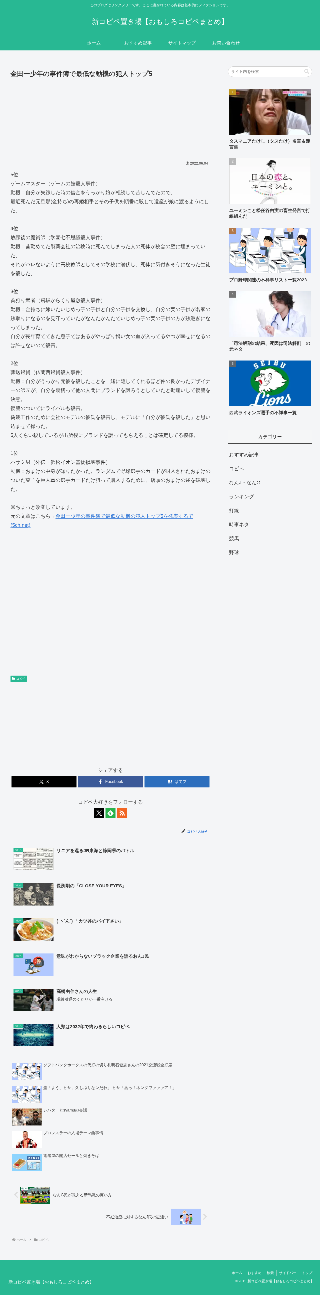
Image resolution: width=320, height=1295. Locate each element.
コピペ (20, 678)
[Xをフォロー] (99, 813)
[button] (306, 71)
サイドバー (287, 1273)
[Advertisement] (110, 117)
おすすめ (255, 1273)
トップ (307, 1273)
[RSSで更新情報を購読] (122, 813)
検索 (270, 1273)
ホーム (237, 1273)
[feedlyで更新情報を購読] (111, 813)
